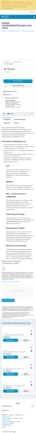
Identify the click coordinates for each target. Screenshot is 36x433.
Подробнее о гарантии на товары (10, 281)
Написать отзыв (17, 62)
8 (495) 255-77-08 (6, 416)
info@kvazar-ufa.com (7, 424)
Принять (11, 8)
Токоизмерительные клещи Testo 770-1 (13, 368)
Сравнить (11, 113)
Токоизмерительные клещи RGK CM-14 (13, 334)
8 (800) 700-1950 (6, 418)
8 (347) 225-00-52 (6, 420)
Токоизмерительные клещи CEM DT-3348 (14, 385)
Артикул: (6, 64)
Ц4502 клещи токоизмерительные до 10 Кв (14, 351)
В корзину (19, 81)
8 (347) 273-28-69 (6, 421)
